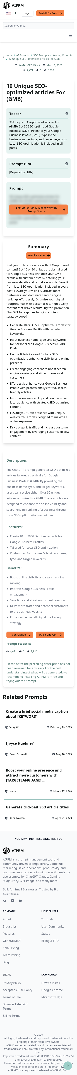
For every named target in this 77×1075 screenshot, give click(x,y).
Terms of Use (12, 997)
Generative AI (12, 941)
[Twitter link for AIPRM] (4, 901)
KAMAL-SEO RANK (29, 65)
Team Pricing (11, 955)
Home (9, 55)
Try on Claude (17, 634)
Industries (10, 926)
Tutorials (47, 919)
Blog (6, 962)
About (7, 919)
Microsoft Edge (51, 997)
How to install (50, 983)
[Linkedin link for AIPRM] (21, 901)
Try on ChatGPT (48, 634)
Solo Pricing (11, 948)
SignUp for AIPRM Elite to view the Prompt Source (36, 209)
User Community (52, 926)
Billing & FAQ (50, 941)
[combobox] (38, 25)
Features (9, 934)
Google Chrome (52, 990)
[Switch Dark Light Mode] (16, 13)
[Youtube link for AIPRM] (13, 901)
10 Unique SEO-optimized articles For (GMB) (35, 58)
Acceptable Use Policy (17, 990)
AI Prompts (23, 55)
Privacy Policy (12, 983)
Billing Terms (11, 1016)
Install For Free (48, 13)
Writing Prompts (62, 55)
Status (45, 934)
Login (27, 13)
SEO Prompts (41, 55)
